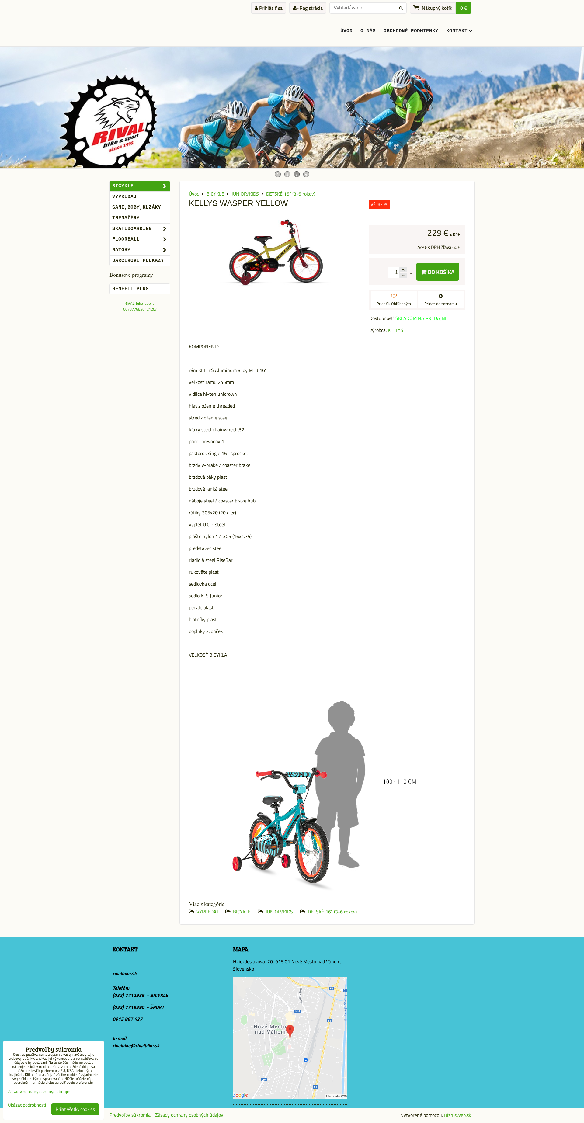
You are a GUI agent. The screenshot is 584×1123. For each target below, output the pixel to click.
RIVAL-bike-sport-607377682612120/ (140, 306)
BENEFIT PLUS (130, 289)
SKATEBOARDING (132, 228)
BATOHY (121, 250)
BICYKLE (242, 911)
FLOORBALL (126, 239)
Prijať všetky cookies (75, 1109)
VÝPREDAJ (207, 911)
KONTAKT (457, 31)
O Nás (368, 31)
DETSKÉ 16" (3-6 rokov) (332, 911)
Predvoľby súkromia (130, 1114)
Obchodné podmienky (411, 31)
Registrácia (310, 8)
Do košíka (440, 271)
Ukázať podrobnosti (27, 1105)
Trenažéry (126, 218)
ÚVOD (346, 31)
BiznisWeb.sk (457, 1115)
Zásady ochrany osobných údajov (189, 1114)
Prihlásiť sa (270, 8)
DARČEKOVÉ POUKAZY (138, 260)
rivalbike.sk (125, 973)
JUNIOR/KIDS (279, 911)
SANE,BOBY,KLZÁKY (136, 207)
